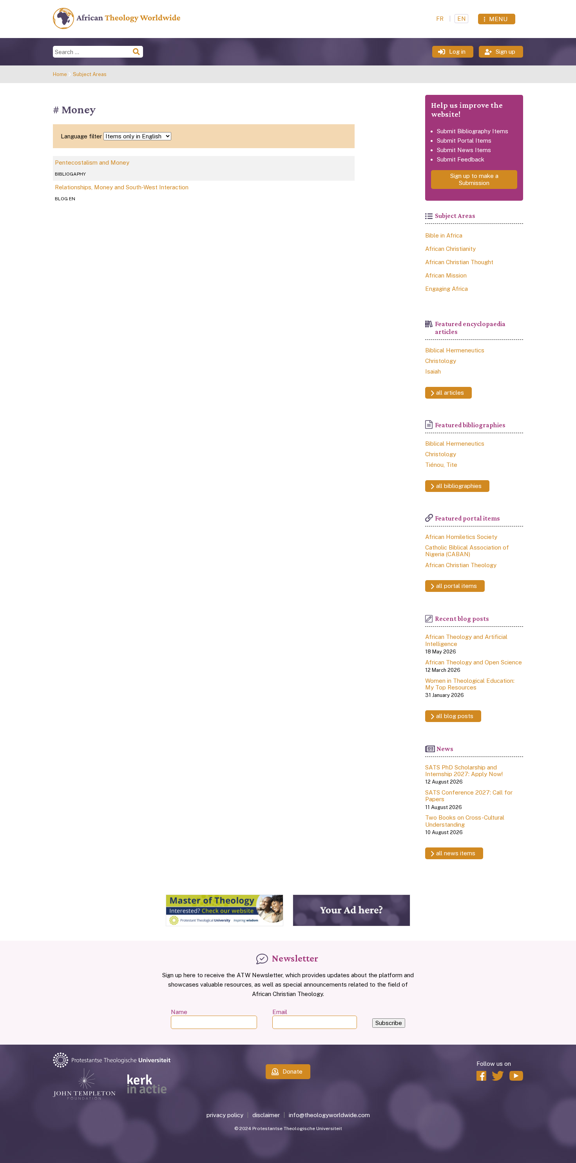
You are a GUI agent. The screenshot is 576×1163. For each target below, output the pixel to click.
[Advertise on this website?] (351, 924)
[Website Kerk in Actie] (147, 1084)
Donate (292, 1071)
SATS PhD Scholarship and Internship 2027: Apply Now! (464, 770)
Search (137, 52)
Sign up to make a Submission (474, 179)
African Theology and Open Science (473, 662)
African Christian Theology (460, 565)
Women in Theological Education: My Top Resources (469, 684)
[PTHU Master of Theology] (224, 924)
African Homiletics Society (461, 536)
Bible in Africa (443, 235)
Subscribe (388, 1023)
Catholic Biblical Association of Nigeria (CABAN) (467, 550)
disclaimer (266, 1115)
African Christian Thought (459, 262)
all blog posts (454, 716)
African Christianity (450, 248)
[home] (116, 27)
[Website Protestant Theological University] (131, 1060)
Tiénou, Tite (441, 464)
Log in (457, 51)
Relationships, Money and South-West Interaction (121, 187)
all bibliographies (459, 486)
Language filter (81, 136)
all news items (455, 853)
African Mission (446, 275)
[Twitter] (498, 1076)
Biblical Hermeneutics (454, 350)
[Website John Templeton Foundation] (84, 1084)
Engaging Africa (446, 288)
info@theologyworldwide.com (329, 1115)
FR (440, 18)
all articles (450, 392)
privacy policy (224, 1115)
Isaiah (433, 371)
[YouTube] (516, 1076)
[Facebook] (481, 1076)
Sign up (505, 51)
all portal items (456, 585)
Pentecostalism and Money (92, 162)
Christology (440, 360)
